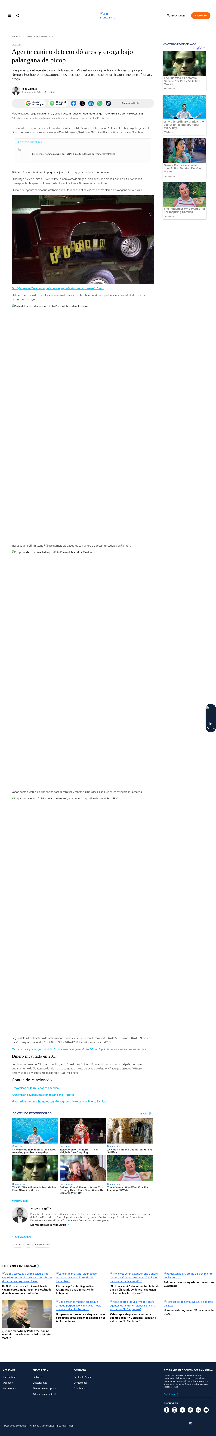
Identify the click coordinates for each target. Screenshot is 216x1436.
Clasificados (80, 1388)
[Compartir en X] (82, 103)
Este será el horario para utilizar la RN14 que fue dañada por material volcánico (73, 153)
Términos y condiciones (41, 1425)
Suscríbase (201, 15)
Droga (28, 1244)
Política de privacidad (15, 1425)
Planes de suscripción (44, 1388)
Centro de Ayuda (83, 1377)
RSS (71, 1425)
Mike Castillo (29, 88)
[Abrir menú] (10, 15)
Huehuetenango (45, 36)
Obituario (8, 1382)
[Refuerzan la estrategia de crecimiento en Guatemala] (189, 1276)
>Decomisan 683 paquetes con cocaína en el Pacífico (43, 1094)
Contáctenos (81, 1382)
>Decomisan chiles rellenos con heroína (35, 1088)
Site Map (61, 1425)
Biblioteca (38, 1377)
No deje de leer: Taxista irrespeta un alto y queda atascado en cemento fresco (58, 288)
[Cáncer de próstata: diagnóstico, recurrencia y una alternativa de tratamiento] (81, 1277)
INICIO (15, 36)
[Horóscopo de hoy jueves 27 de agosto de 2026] (189, 1304)
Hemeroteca (9, 1388)
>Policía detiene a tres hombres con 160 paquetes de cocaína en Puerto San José (59, 1101)
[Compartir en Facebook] (74, 103)
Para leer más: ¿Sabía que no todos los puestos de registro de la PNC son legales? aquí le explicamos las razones (79, 1049)
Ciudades (27, 36)
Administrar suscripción (45, 1394)
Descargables (40, 1382)
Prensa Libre (9, 1377)
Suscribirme (170, 1394)
